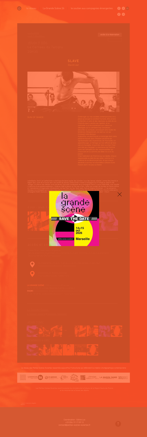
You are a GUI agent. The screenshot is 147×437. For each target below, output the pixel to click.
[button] (120, 194)
